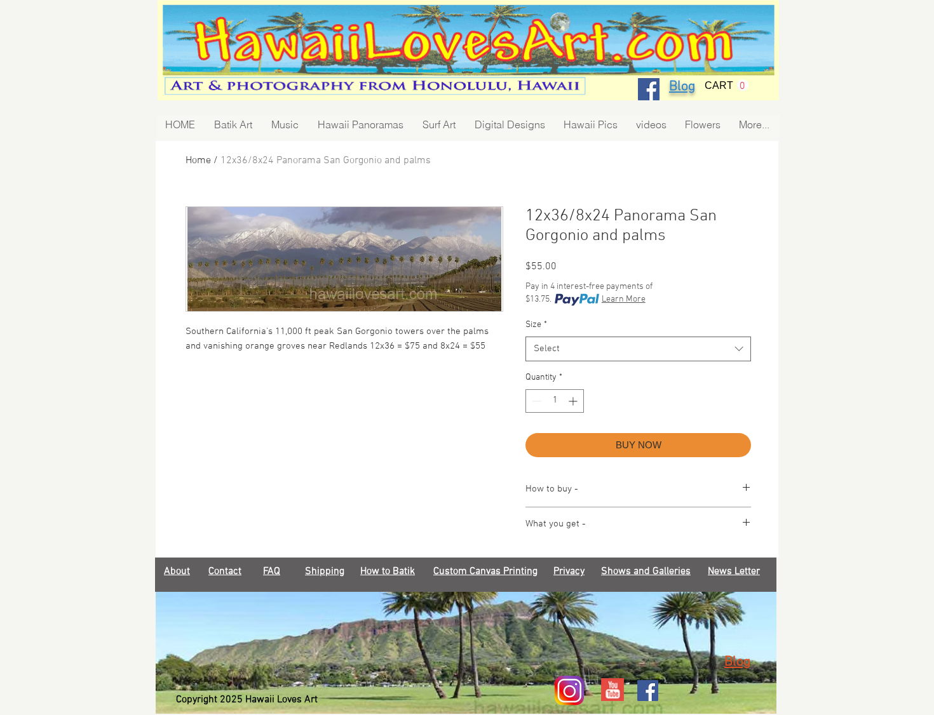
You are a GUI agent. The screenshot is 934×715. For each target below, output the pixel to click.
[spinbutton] (554, 401)
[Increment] (574, 401)
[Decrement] (535, 401)
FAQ (271, 571)
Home (198, 160)
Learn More (624, 299)
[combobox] (638, 349)
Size (536, 324)
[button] (726, 85)
